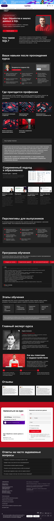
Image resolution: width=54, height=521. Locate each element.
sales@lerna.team (5, 484)
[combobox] (31, 418)
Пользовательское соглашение (8, 501)
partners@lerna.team (5, 488)
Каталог (3, 8)
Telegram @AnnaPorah (6, 487)
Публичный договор (5, 496)
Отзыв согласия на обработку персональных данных (11, 505)
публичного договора (41, 439)
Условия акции (4, 503)
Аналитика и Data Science (10, 8)
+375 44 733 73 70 (5, 481)
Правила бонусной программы (7, 499)
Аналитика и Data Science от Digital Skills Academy (24, 8)
